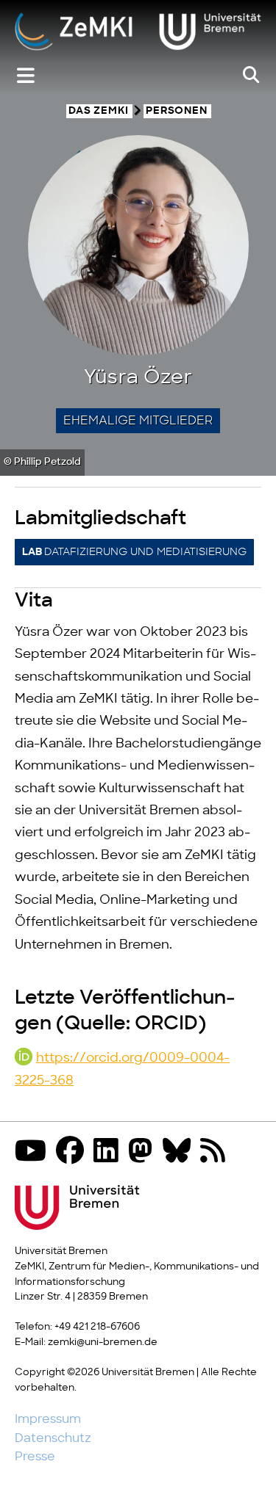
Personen (176, 111)
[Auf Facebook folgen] (73, 1152)
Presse (35, 1457)
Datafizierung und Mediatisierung (134, 552)
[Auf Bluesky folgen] (180, 1152)
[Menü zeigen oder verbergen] (25, 76)
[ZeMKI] (138, 33)
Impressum (48, 1419)
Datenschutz (53, 1438)
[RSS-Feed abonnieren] (216, 1152)
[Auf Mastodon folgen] (144, 1152)
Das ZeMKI (98, 111)
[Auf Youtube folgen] (34, 1152)
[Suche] (251, 75)
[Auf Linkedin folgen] (109, 1152)
